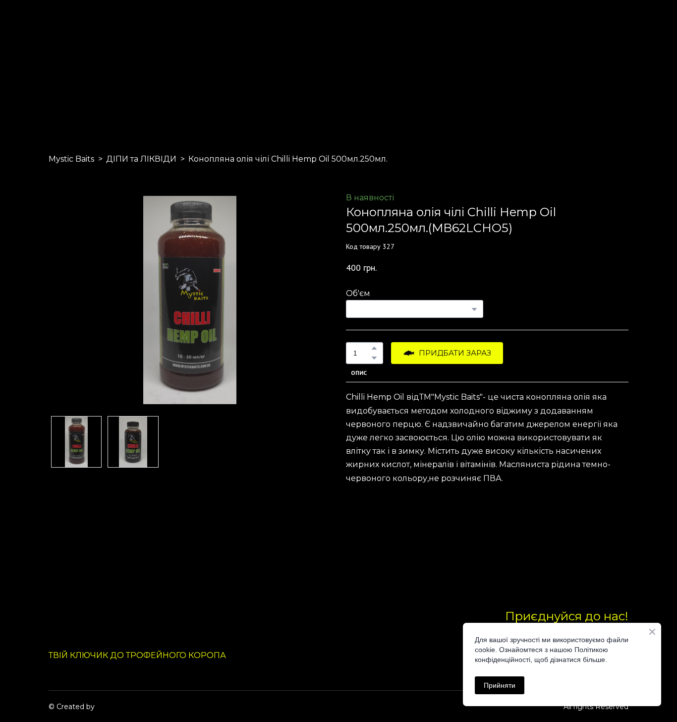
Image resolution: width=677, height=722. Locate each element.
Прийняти (499, 685)
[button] (374, 348)
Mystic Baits (71, 159)
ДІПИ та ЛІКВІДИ (141, 159)
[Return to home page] (72, 63)
